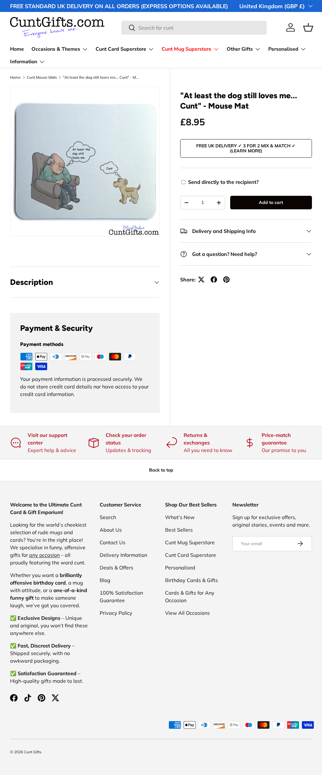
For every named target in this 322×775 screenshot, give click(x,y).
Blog (105, 580)
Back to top (161, 470)
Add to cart (271, 202)
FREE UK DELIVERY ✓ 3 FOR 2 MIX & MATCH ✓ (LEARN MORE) (246, 148)
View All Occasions (187, 613)
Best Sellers (179, 530)
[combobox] (194, 28)
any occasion (44, 555)
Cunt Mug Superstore (190, 542)
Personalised (180, 567)
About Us (111, 530)
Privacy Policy (116, 613)
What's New (180, 517)
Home (17, 49)
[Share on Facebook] (214, 279)
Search (108, 517)
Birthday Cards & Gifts (191, 580)
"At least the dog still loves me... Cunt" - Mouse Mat (100, 77)
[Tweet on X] (201, 279)
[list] (84, 161)
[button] (308, 27)
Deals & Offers (116, 567)
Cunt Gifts (32, 752)
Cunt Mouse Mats (42, 77)
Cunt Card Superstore (190, 555)
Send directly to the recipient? (223, 182)
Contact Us (112, 542)
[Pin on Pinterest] (226, 279)
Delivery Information (123, 555)
